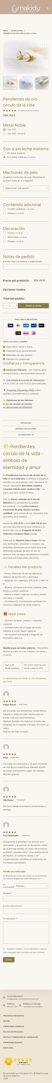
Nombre (7, 893)
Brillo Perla (17, 237)
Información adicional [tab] (26, 429)
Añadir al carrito (33, 305)
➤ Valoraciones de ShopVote (17, 407)
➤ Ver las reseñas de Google (17, 403)
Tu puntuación (8, 886)
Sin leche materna (16, 153)
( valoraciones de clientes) (28, 111)
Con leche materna (21, 157)
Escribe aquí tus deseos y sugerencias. (22, 261)
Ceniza (16, 213)
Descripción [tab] (26, 423)
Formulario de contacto (32, 1007)
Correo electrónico (13, 906)
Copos (15, 233)
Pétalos (16, 241)
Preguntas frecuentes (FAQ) (20, 390)
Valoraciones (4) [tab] (26, 435)
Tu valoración (10, 918)
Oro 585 (17, 133)
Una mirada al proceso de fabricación (25, 380)
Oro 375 (12, 129)
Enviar (9, 959)
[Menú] (48, 8)
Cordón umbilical (21, 209)
